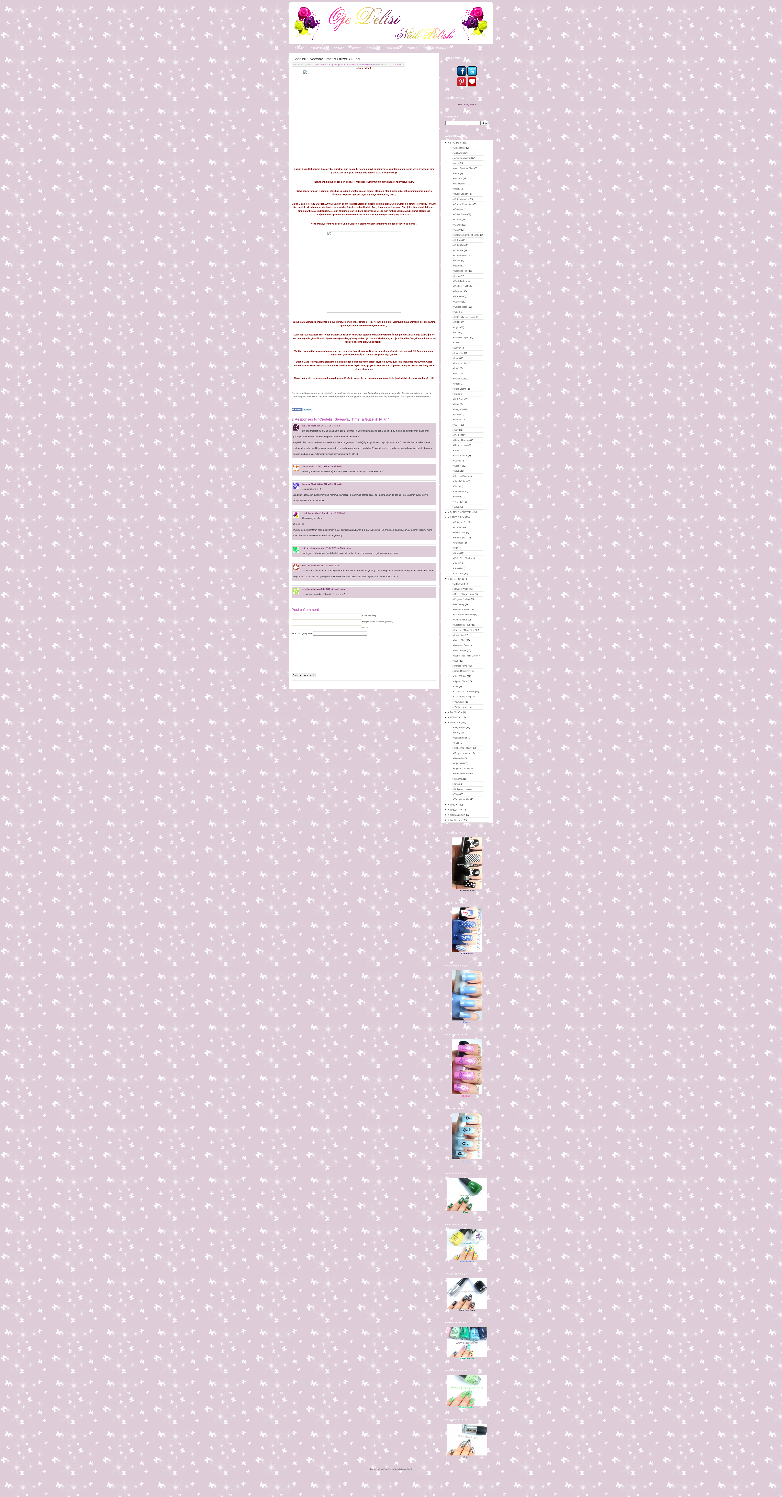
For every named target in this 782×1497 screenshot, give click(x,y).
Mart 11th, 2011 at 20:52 (333, 548)
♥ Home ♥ (299, 48)
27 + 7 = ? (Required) (302, 633)
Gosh (457, 312)
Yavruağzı (459, 702)
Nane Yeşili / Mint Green (466, 655)
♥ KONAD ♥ (454, 717)
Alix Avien (459, 153)
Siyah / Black (460, 681)
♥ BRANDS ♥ (454, 142)
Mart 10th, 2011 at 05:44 (323, 484)
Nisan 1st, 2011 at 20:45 (323, 565)
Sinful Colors (460, 481)
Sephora (458, 466)
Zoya (456, 507)
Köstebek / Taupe (463, 625)
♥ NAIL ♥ (452, 804)
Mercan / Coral (461, 645)
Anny (456, 163)
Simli (456, 563)
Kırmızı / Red (460, 619)
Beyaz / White (461, 589)
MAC (456, 373)
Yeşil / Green (460, 707)
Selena (457, 460)
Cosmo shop (460, 255)
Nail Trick (459, 399)
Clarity (457, 230)
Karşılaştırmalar (462, 753)
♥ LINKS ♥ (412, 48)
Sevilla (457, 471)
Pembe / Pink (460, 666)
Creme (457, 527)
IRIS (456, 332)
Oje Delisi (459, 763)
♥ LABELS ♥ (454, 722)
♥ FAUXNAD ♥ (455, 712)
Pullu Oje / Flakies (463, 558)
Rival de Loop (461, 445)
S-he (456, 450)
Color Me (458, 250)
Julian (457, 342)
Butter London (461, 194)
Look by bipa (460, 363)
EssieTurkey (460, 281)
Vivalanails (459, 491)
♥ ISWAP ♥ (355, 48)
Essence (458, 265)
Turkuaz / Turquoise (464, 691)
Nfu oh (457, 414)
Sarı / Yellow (460, 676)
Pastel (457, 435)
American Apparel (463, 158)
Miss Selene (460, 389)
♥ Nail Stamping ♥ (457, 815)
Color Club (459, 245)
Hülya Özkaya (309, 548)
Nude (457, 661)
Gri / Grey (459, 604)
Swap (457, 784)
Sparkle (458, 568)
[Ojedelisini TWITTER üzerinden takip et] (472, 75)
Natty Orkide (460, 409)
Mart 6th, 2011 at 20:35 (324, 466)
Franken (458, 296)
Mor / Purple (460, 650)
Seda (304, 565)
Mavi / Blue (459, 640)
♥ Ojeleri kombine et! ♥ (436, 48)
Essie (457, 276)
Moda (457, 394)
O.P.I (456, 425)
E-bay (457, 732)
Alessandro (320, 64)
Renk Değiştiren (462, 671)
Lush (456, 368)
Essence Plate (461, 271)
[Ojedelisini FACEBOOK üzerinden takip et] (462, 75)
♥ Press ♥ (339, 48)
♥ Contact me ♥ (319, 48)
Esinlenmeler (460, 737)
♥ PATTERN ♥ (455, 820)
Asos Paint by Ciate (464, 168)
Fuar (456, 743)
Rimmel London (462, 440)
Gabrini (457, 301)
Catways (458, 209)
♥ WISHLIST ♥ (373, 48)
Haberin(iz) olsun (365, 64)
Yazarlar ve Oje (462, 799)
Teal (456, 686)
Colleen (458, 240)
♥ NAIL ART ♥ (455, 810)
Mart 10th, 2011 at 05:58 (327, 513)
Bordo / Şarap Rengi (464, 594)
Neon (457, 553)
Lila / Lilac (459, 635)
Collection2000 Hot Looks (467, 235)
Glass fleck (460, 532)
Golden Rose (460, 307)
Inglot (457, 327)
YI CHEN (458, 502)
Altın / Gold (459, 584)
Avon (456, 173)
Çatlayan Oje (333, 64)
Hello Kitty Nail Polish (464, 317)
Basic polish (460, 183)
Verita (457, 486)
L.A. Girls (458, 353)
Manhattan (459, 378)
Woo (456, 496)
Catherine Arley (461, 199)
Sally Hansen (460, 455)
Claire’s (458, 225)
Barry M (458, 178)
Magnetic (458, 542)
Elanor (457, 260)
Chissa (457, 219)
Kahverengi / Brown (464, 614)
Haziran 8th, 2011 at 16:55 (325, 589)
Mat (456, 548)
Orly (456, 430)
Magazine (459, 758)
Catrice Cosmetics (463, 204)
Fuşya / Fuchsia (462, 599)
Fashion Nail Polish (463, 286)
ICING (457, 322)
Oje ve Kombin (461, 768)
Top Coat (458, 573)
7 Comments (397, 64)
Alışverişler (459, 727)
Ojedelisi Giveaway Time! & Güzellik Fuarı (326, 59)
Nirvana (458, 419)
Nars (456, 404)
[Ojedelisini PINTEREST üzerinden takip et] (462, 86)
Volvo (457, 794)
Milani (457, 383)
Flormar (458, 291)
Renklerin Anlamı (462, 773)
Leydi (457, 358)
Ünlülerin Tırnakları (463, 789)
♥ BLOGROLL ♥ (393, 48)
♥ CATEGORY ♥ (456, 517)
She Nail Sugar (461, 476)
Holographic (460, 537)
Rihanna (458, 779)
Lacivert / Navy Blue (464, 630)
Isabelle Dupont (462, 337)
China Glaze (460, 214)
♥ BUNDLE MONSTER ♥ (460, 512)
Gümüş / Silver (348, 64)
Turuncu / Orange (463, 696)
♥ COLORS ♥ (455, 579)
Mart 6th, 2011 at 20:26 (323, 425)
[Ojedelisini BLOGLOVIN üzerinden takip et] (472, 86)
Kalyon (457, 348)
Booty (457, 188)
